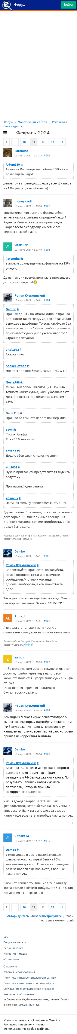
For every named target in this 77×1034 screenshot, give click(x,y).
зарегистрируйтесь (49, 916)
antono (11, 451)
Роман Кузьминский (30, 295)
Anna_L (20, 616)
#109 (47, 754)
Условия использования (19, 972)
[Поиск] (56, 6)
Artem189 (13, 164)
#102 (47, 206)
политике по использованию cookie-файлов (26, 1026)
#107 (47, 662)
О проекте (10, 966)
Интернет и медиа (15, 953)
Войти (68, 4)
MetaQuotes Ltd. (29, 1005)
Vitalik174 (22, 836)
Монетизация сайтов (32, 122)
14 (61, 142)
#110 (47, 841)
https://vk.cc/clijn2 (13, 644)
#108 (47, 710)
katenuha (21, 151)
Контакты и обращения (18, 994)
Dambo (11, 309)
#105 (47, 556)
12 (42, 142)
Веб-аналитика (13, 948)
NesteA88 (13, 382)
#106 (47, 621)
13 (52, 142)
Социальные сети (14, 942)
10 (24, 142)
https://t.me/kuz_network (17, 538)
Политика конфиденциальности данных (29, 977)
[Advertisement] (38, 21)
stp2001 (11, 467)
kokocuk (12, 498)
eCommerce (11, 959)
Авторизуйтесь (18, 916)
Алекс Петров (16, 366)
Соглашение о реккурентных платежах (28, 989)
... (15, 142)
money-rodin (24, 201)
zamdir (20, 657)
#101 (47, 155)
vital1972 (21, 245)
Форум (8, 122)
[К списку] (12, 133)
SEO (5, 937)
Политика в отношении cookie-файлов (28, 983)
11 (33, 142)
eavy (9, 429)
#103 (47, 249)
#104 (47, 300)
